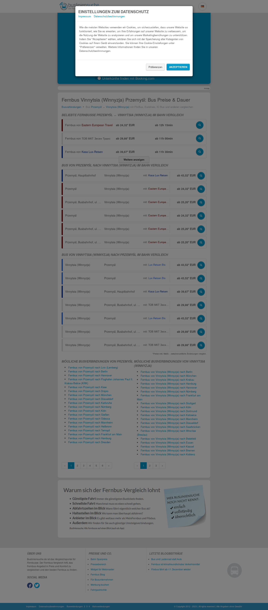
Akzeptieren (178, 67)
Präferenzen (155, 67)
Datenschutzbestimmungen (109, 16)
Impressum (84, 16)
